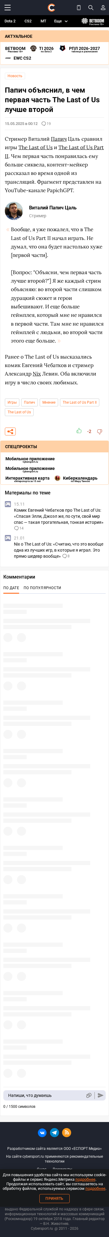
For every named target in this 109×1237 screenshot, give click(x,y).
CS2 (28, 21)
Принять (54, 1198)
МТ (43, 21)
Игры (12, 402)
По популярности (42, 588)
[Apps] (79, 7)
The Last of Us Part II (80, 402)
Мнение (48, 402)
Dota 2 (10, 21)
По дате (11, 588)
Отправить (100, 1095)
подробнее (85, 1179)
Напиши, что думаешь (30, 1095)
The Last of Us (19, 412)
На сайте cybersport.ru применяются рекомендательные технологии (54, 1158)
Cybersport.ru (42, 1228)
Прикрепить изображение (88, 1095)
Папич (29, 402)
